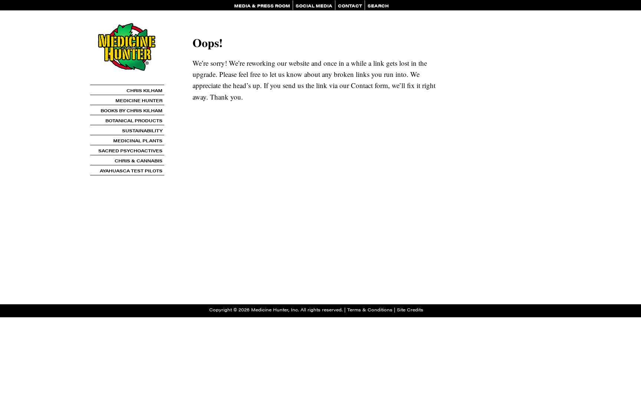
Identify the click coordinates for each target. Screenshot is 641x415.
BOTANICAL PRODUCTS (133, 120)
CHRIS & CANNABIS (138, 160)
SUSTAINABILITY (142, 130)
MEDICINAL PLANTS (137, 140)
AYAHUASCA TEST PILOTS (131, 170)
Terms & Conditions (369, 309)
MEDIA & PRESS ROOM (262, 5)
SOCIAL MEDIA (314, 5)
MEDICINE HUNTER (138, 100)
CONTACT (350, 5)
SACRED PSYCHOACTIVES (130, 150)
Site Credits (410, 309)
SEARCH (378, 5)
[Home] (127, 82)
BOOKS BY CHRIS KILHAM (131, 110)
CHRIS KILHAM (144, 90)
